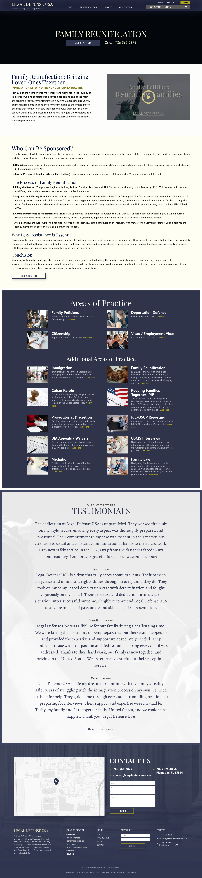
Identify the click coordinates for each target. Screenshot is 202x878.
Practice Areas (88, 7)
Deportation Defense (148, 312)
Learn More (70, 319)
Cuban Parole (63, 390)
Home (69, 7)
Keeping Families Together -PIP (145, 392)
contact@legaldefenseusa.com (132, 775)
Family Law (140, 459)
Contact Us (125, 7)
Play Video (148, 97)
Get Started (83, 42)
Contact (100, 845)
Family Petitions (65, 312)
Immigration (62, 368)
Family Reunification (148, 368)
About (108, 7)
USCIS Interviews (145, 438)
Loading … (185, 3)
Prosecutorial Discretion (72, 417)
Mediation (60, 459)
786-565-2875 (169, 3)
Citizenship (61, 333)
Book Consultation (160, 7)
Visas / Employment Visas (152, 333)
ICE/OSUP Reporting (148, 417)
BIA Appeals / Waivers (70, 438)
